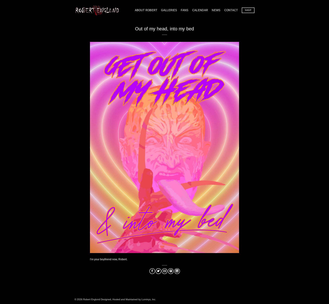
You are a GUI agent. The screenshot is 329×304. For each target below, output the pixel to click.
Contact (231, 10)
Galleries (169, 10)
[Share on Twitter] (158, 271)
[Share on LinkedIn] (177, 271)
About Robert (146, 10)
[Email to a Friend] (164, 271)
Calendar (200, 10)
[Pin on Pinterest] (171, 271)
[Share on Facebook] (152, 271)
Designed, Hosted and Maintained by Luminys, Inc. (128, 299)
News (216, 10)
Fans (184, 10)
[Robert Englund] (97, 10)
